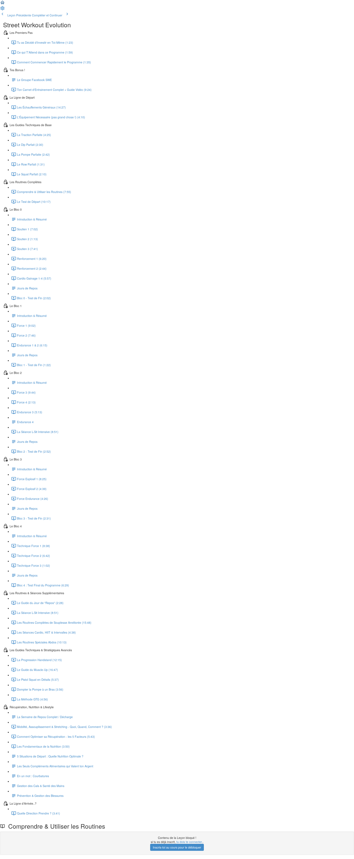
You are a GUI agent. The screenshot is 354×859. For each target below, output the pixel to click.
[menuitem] (2, 9)
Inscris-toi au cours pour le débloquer (177, 847)
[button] (2, 4)
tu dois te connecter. (189, 842)
